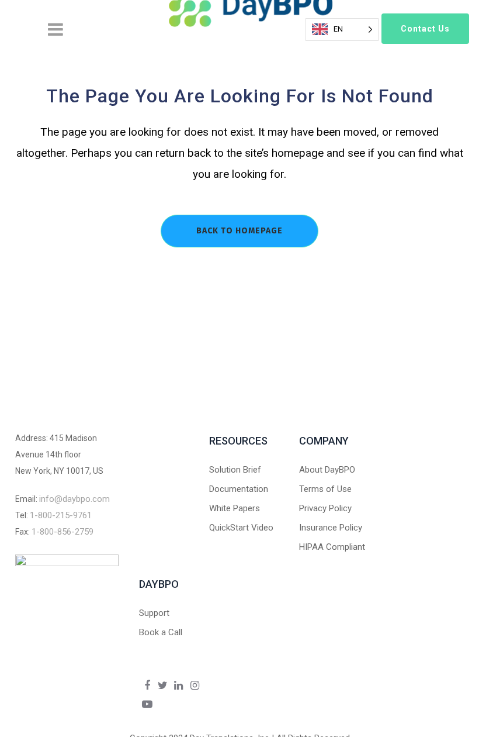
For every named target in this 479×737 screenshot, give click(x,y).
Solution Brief (235, 469)
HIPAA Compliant (332, 547)
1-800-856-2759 (62, 531)
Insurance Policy (330, 527)
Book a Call (160, 632)
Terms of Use (325, 489)
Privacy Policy (325, 508)
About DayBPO (327, 469)
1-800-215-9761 (61, 515)
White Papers (234, 508)
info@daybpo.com (74, 499)
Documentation (238, 489)
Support (154, 613)
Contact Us (425, 28)
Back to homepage (239, 231)
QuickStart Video (241, 527)
